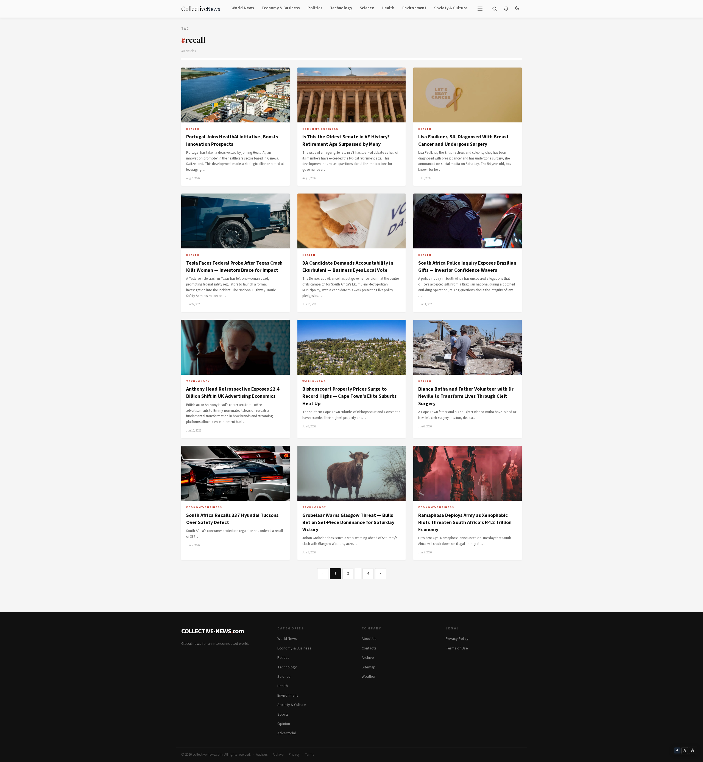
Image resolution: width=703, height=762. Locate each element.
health (192, 129)
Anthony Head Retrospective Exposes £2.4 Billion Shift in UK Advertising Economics (233, 393)
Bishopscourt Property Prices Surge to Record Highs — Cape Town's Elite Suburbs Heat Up (349, 396)
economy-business (320, 129)
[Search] (494, 9)
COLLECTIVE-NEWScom (212, 631)
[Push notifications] (506, 9)
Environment (414, 8)
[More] (480, 9)
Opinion (283, 724)
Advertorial (286, 733)
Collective (200, 8)
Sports (283, 714)
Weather (369, 676)
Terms (309, 754)
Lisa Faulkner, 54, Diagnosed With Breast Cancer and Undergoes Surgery (463, 140)
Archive (368, 657)
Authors (261, 754)
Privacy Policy (457, 638)
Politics (315, 8)
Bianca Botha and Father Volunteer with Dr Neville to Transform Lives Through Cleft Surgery (466, 396)
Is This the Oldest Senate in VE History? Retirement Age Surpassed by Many (346, 140)
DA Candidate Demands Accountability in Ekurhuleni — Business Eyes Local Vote (347, 267)
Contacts (369, 648)
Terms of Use (457, 648)
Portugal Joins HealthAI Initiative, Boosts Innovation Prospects (232, 140)
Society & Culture (450, 8)
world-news (314, 381)
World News (242, 8)
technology (198, 381)
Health (388, 8)
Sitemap (368, 667)
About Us (369, 638)
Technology (341, 8)
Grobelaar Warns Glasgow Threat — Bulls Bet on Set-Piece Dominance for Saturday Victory (348, 522)
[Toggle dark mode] (517, 8)
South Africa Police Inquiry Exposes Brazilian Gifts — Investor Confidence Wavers (467, 267)
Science (367, 8)
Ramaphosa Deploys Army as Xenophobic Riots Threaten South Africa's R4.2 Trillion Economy (465, 522)
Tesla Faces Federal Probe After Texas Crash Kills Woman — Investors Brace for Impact (234, 267)
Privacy (294, 754)
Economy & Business (281, 8)
